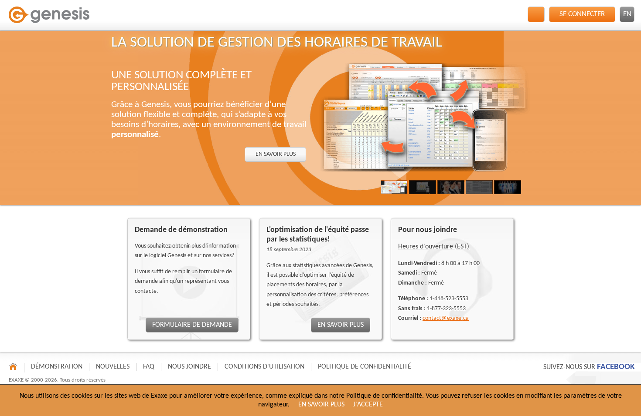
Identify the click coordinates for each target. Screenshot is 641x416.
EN (627, 14)
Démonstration (56, 366)
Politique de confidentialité (364, 366)
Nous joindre (189, 366)
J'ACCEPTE (368, 404)
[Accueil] (50, 18)
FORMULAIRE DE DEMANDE (192, 325)
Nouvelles (113, 366)
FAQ (148, 366)
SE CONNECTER (582, 14)
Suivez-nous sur (588, 367)
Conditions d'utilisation (264, 366)
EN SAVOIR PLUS (275, 154)
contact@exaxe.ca (446, 318)
